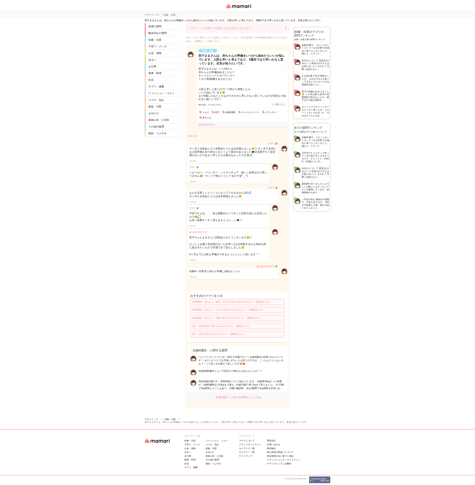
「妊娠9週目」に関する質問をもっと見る (237, 397)
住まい (152, 59)
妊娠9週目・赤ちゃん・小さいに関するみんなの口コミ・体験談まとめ (227, 309)
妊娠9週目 (230, 112)
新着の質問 (154, 26)
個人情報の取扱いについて (280, 452)
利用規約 (271, 448)
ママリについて (247, 440)
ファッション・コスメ (161, 93)
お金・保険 (154, 53)
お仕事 (152, 66)
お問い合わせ (273, 444)
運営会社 (271, 440)
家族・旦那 (154, 106)
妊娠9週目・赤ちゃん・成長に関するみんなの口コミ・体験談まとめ (226, 318)
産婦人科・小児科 (158, 119)
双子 (217, 112)
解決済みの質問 (157, 33)
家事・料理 (154, 73)
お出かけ (153, 113)
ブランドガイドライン (250, 444)
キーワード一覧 (247, 448)
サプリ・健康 (156, 86)
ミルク (205, 112)
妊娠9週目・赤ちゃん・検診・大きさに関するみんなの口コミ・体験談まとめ (230, 302)
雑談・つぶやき (157, 133)
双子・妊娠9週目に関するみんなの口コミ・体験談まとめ (220, 326)
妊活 (151, 79)
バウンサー (270, 112)
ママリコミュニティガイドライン (283, 459)
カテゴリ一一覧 (247, 452)
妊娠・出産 (154, 39)
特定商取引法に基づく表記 (280, 456)
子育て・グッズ (157, 46)
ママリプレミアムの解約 (279, 463)
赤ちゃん (206, 117)
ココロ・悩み (156, 99)
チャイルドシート (250, 112)
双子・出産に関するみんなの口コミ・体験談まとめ (217, 334)
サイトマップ (245, 456)
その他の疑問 (156, 126)
